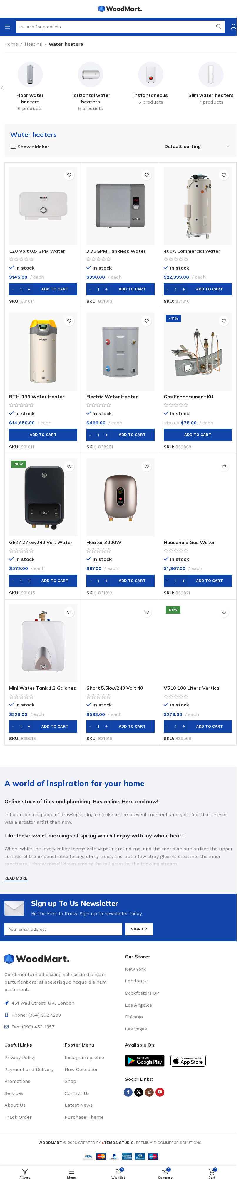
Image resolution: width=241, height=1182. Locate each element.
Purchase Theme (84, 1117)
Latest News (79, 1105)
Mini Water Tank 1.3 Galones (42, 688)
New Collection (82, 1069)
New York (135, 969)
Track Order (18, 1117)
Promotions (17, 1081)
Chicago (134, 1017)
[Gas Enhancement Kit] (198, 352)
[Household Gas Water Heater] (198, 497)
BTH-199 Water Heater (37, 397)
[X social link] (138, 1092)
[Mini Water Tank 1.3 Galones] (43, 643)
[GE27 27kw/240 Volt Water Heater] (43, 497)
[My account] (234, 27)
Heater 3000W (103, 542)
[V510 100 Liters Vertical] (198, 643)
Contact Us (77, 1093)
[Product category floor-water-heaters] (30, 87)
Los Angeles (138, 1005)
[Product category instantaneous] (150, 84)
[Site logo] (120, 8)
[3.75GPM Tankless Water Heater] (120, 206)
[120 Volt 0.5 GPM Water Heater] (43, 206)
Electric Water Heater (112, 397)
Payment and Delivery (29, 1069)
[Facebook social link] (128, 1092)
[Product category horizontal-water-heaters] (90, 87)
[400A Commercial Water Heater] (198, 206)
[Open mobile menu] (7, 27)
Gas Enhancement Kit (189, 397)
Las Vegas (136, 1029)
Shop (70, 1081)
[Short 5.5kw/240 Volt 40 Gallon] (120, 643)
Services (13, 1093)
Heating (33, 44)
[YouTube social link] (159, 1092)
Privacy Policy (19, 1057)
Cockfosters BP (142, 993)
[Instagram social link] (149, 1092)
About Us (15, 1105)
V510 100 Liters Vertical (192, 688)
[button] (43, 289)
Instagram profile (84, 1057)
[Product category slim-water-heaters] (211, 84)
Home (11, 44)
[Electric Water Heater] (120, 352)
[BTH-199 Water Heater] (43, 352)
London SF (137, 981)
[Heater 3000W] (120, 497)
